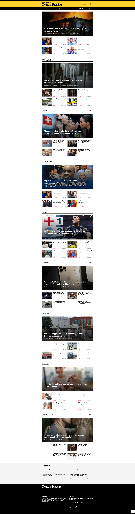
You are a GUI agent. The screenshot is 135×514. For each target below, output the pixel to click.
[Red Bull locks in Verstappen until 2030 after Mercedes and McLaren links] (72, 50)
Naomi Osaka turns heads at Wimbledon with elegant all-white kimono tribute (59, 242)
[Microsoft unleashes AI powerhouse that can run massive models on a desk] (72, 304)
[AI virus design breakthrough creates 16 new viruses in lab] (47, 295)
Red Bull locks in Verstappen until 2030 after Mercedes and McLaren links (85, 48)
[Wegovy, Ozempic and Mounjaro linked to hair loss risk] (47, 405)
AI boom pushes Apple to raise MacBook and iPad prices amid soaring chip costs (84, 293)
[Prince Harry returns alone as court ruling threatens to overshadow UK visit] (47, 143)
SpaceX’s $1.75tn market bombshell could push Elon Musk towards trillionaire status (84, 344)
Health (54, 400)
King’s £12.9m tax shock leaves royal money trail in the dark (59, 150)
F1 (78, 53)
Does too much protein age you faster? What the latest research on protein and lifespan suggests (84, 394)
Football (80, 44)
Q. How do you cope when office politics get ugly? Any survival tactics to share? (59, 454)
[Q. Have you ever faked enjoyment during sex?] (72, 447)
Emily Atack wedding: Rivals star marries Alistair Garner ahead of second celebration (59, 39)
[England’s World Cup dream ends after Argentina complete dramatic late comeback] (67, 227)
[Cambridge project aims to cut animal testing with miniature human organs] (47, 396)
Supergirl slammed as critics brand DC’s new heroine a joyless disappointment (84, 201)
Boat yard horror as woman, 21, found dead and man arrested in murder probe (59, 99)
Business (54, 349)
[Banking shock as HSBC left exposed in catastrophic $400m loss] (47, 355)
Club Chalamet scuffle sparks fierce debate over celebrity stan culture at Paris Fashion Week (59, 201)
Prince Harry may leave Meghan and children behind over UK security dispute (84, 141)
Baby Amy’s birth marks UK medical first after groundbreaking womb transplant (79, 475)
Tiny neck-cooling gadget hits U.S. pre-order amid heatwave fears (60, 302)
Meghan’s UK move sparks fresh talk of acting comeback (59, 48)
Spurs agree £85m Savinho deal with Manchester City (84, 39)
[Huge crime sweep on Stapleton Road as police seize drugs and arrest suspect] (72, 102)
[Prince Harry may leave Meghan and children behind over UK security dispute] (72, 143)
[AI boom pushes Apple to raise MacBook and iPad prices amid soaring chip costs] (72, 295)
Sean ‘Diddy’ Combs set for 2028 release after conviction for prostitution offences (52, 468)
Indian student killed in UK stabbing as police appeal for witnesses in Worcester (58, 90)
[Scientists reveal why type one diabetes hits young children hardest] (67, 379)
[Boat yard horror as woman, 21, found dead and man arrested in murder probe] (47, 102)
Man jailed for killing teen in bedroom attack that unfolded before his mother (84, 90)
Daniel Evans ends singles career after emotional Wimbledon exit (59, 251)
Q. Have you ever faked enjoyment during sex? (82, 445)
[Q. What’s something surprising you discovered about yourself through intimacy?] (72, 456)
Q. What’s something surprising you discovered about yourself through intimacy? (84, 454)
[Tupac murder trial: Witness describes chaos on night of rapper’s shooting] (67, 177)
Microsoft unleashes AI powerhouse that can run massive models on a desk (84, 302)
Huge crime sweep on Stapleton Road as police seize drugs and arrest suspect (84, 99)
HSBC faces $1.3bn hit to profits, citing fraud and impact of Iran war (84, 353)
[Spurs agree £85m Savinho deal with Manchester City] (72, 41)
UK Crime (54, 96)
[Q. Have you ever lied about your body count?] (47, 447)
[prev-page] (89, 481)
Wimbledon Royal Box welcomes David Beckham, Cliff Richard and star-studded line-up (84, 192)
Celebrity (55, 44)
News (44, 478)
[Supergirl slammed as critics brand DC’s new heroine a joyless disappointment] (72, 203)
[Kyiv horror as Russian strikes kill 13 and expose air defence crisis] (67, 24)
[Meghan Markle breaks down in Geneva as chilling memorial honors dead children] (67, 126)
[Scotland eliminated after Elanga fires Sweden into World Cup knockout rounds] (72, 244)
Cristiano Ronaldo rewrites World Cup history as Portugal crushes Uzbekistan (85, 251)
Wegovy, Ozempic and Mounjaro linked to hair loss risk (59, 403)
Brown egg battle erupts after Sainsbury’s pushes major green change (59, 344)
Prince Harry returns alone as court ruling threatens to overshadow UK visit (59, 141)
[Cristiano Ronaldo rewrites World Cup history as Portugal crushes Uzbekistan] (72, 254)
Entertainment (81, 206)
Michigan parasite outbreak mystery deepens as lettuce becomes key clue (83, 403)
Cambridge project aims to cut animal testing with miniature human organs (59, 394)
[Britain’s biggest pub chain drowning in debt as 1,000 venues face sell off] (67, 329)
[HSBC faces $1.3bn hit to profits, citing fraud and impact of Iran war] (72, 355)
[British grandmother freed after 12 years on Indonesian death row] (67, 75)
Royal (54, 53)
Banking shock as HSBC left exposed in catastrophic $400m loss (59, 353)
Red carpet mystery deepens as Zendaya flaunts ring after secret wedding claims (80, 468)
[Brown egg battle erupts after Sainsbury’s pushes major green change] (47, 346)
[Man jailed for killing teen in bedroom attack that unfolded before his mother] (72, 93)
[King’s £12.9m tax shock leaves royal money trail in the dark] (47, 152)
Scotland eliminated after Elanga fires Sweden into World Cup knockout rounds (84, 242)
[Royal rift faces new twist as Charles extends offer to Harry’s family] (72, 152)
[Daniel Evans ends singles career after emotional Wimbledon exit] (47, 254)
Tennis (54, 248)
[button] (83, 4)
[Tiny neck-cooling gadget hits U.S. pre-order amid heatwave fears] (47, 304)
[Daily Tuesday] (49, 4)
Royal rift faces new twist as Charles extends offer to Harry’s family (84, 150)
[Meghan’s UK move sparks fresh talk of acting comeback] (47, 50)
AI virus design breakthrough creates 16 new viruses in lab (59, 293)
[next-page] (92, 481)
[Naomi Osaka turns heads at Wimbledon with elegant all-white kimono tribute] (47, 244)
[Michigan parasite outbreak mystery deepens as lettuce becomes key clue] (72, 405)
